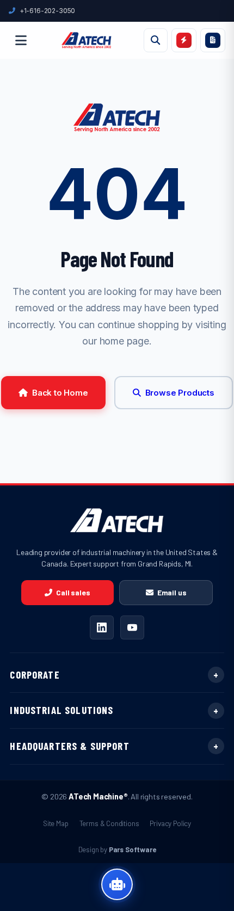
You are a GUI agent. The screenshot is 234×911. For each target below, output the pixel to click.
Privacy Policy (170, 823)
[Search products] (156, 40)
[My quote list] (212, 40)
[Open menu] (21, 40)
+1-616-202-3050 (47, 11)
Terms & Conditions (109, 823)
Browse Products (179, 392)
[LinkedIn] (102, 627)
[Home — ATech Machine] (86, 40)
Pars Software (132, 849)
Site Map (56, 823)
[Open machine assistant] (117, 884)
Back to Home (60, 392)
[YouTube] (132, 627)
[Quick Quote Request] (183, 40)
